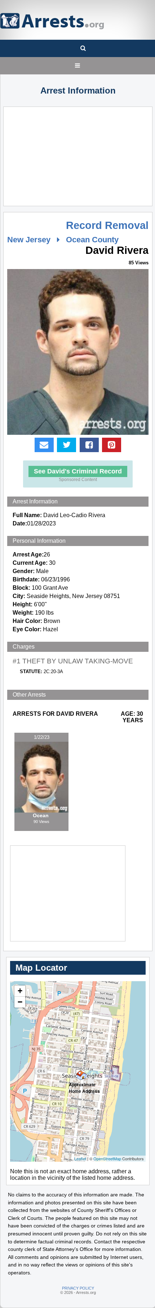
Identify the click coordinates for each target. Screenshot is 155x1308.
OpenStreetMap (107, 1158)
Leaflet (80, 1158)
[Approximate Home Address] (78, 1071)
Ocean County (92, 239)
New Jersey (28, 239)
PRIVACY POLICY (78, 1288)
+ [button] (20, 990)
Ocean (41, 815)
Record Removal (107, 225)
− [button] (20, 1001)
